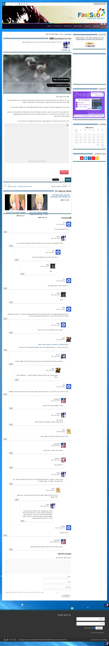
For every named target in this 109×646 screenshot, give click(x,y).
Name (69, 576)
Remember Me (89, 628)
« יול (103, 147)
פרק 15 (64, 172)
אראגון (58, 355)
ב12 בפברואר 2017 (60, 528)
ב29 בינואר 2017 (55, 356)
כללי (61, 34)
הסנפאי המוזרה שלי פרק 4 (15, 212)
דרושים (49, 26)
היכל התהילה (58, 26)
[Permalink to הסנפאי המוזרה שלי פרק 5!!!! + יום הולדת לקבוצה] (37, 202)
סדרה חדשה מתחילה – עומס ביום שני (19, 185)
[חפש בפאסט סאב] (3, 4)
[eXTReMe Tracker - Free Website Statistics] (107, 606)
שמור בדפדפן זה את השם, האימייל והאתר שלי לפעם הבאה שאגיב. (24, 592)
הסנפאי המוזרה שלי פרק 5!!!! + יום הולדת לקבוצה (38, 213)
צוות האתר (96, 26)
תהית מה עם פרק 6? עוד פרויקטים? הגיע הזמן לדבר (60, 196)
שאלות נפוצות (78, 26)
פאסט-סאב (67, 34)
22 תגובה (50, 85)
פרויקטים (87, 26)
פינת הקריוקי (67, 26)
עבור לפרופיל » (65, 50)
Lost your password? (97, 632)
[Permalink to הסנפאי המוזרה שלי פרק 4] (15, 202)
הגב (5, 232)
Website (68, 587)
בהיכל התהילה (90, 39)
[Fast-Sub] (91, 18)
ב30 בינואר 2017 (45, 506)
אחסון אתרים (94, 640)
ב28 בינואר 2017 (61, 224)
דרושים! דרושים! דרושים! (59, 185)
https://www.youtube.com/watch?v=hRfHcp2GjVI (53, 344)
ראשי (103, 26)
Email (69, 582)
